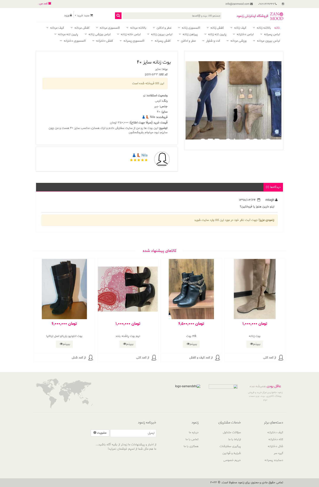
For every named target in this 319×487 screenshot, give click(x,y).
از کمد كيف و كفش (201, 357)
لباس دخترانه (245, 34)
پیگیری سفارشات (230, 446)
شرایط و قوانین (231, 453)
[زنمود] (276, 16)
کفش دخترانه (104, 41)
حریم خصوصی (232, 460)
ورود (66, 15)
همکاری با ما (191, 446)
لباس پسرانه (271, 34)
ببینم (256, 344)
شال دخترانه (275, 446)
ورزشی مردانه (238, 41)
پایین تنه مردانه (67, 34)
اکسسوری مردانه (109, 28)
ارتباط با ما (234, 439)
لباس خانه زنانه (130, 34)
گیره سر (278, 453)
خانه (277, 28)
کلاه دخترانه (275, 439)
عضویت (101, 432)
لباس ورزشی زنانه (99, 34)
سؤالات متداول (232, 432)
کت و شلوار (212, 41)
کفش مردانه (81, 28)
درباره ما (194, 432)
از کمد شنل (79, 357)
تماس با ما (192, 439)
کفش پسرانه (162, 41)
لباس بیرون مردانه (268, 41)
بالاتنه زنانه (263, 28)
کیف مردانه (56, 28)
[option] (233, 100)
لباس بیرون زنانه (161, 34)
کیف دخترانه (275, 432)
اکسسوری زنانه (190, 28)
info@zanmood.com (237, 4)
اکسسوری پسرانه (133, 41)
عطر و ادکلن (163, 28)
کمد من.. (43, 3)
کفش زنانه (217, 28)
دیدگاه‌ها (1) (273, 187)
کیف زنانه (239, 28)
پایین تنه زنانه (216, 34)
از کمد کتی (269, 357)
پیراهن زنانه (190, 34)
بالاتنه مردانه (137, 28)
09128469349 (266, 4)
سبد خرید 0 (82, 15)
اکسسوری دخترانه (74, 41)
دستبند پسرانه (274, 460)
